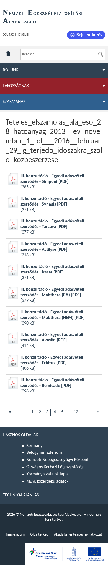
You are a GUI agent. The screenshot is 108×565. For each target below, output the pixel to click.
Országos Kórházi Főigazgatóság (55, 467)
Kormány (34, 446)
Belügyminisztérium (44, 452)
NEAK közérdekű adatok (47, 481)
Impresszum (15, 535)
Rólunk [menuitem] (10, 70)
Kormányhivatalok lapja (47, 474)
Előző (9, 412)
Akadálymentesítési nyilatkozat (78, 535)
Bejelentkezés (89, 35)
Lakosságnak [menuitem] (16, 86)
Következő (98, 412)
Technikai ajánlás (21, 495)
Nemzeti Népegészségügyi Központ (57, 460)
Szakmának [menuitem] (14, 102)
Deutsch (9, 34)
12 (76, 412)
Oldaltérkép (39, 535)
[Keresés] (101, 54)
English (24, 34)
